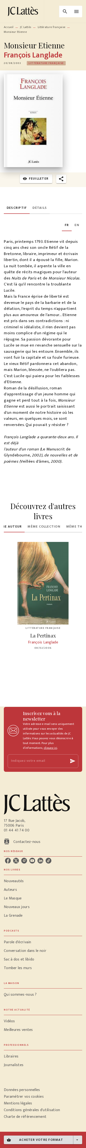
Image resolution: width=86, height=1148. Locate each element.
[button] (46, 63)
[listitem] (8, 861)
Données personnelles (22, 1090)
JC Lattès (25, 27)
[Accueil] (24, 11)
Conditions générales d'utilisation (32, 1110)
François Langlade (33, 55)
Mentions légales (18, 1103)
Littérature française (51, 27)
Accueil (8, 27)
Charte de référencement (25, 1117)
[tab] (17, 208)
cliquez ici (50, 747)
